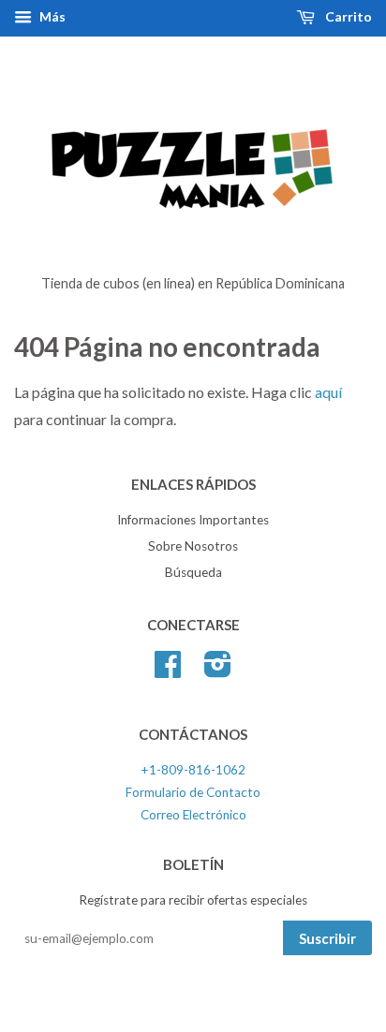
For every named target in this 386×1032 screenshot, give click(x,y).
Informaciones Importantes (193, 519)
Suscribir (327, 938)
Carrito (347, 16)
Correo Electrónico (193, 814)
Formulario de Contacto (193, 792)
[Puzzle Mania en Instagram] (217, 670)
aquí (328, 392)
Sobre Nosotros (193, 545)
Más (51, 16)
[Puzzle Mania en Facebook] (168, 670)
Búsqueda (193, 572)
